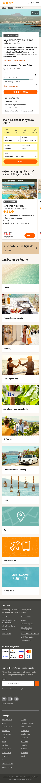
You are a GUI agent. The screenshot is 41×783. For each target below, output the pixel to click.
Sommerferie (6, 749)
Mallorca (24, 749)
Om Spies (5, 616)
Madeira (24, 745)
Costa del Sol (26, 727)
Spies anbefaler (7, 763)
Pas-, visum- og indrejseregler (26, 628)
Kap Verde (25, 738)
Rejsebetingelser (27, 624)
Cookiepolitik (6, 777)
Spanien (16, 43)
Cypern (23, 719)
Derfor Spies (6, 633)
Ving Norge (27, 777)
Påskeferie (5, 756)
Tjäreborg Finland (14, 779)
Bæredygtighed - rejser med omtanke (10, 621)
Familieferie (6, 730)
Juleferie (5, 760)
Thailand (24, 752)
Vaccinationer (26, 640)
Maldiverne (25, 730)
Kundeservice (26, 616)
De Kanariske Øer (27, 723)
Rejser (4, 723)
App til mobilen (7, 704)
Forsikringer (6, 734)
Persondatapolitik (17, 777)
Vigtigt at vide (26, 620)
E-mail (4, 679)
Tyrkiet (23, 756)
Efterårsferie (6, 752)
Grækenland (25, 734)
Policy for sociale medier (30, 633)
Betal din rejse (7, 719)
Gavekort (5, 745)
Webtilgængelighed (28, 637)
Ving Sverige (35, 777)
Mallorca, (7, 43)
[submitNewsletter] (37, 683)
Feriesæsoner (7, 727)
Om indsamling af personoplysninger (15, 689)
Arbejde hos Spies (8, 626)
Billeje (4, 741)
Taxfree (4, 738)
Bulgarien (24, 741)
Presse (4, 629)
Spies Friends (7, 767)
